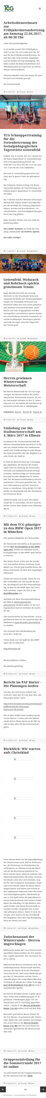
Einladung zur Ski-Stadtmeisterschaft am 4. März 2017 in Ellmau (22, 431)
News (31, 92)
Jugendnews (33, 251)
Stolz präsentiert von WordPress (25, 1095)
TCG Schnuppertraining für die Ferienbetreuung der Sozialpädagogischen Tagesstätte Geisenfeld (23, 142)
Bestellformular (11, 593)
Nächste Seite (43, 1089)
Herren (18, 412)
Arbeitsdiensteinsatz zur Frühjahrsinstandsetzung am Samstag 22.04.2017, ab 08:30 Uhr (24, 30)
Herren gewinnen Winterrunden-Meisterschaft (18, 381)
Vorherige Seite (3, 1089)
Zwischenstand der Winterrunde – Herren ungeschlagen (22, 940)
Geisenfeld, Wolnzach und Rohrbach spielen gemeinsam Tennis (21, 283)
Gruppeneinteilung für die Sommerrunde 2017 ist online (22, 1063)
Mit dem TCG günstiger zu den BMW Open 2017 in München (22, 528)
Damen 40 (37, 412)
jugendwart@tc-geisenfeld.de (27, 622)
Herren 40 (27, 412)
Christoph (22, 92)
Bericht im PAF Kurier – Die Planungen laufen (23, 684)
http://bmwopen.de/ (12, 648)
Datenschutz (8, 1095)
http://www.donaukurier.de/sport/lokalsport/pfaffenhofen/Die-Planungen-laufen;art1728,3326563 (23, 706)
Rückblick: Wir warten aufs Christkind (22, 751)
